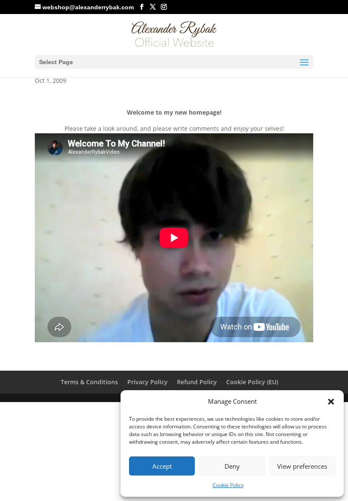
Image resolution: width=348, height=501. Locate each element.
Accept (162, 466)
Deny (232, 466)
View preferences (302, 466)
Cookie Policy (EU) (252, 382)
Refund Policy (197, 382)
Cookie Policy (228, 485)
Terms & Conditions (89, 382)
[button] (331, 401)
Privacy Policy (147, 382)
